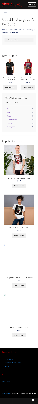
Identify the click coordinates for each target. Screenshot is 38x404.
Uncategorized (11, 127)
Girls (8, 109)
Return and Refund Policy (12, 362)
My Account (6, 401)
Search (19, 401)
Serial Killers (13, 120)
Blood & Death (6, 393)
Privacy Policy (9, 359)
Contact (7, 366)
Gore (8, 112)
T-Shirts (9, 123)
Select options (9, 87)
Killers (9, 116)
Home (5, 12)
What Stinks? (6, 381)
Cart (29, 399)
